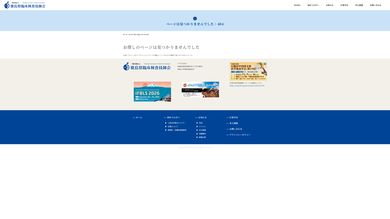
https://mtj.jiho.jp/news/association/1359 (247, 85)
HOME (297, 5)
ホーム (125, 34)
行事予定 (344, 5)
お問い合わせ (375, 5)
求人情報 (359, 5)
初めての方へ (313, 5)
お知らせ (329, 5)
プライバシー (240, 134)
